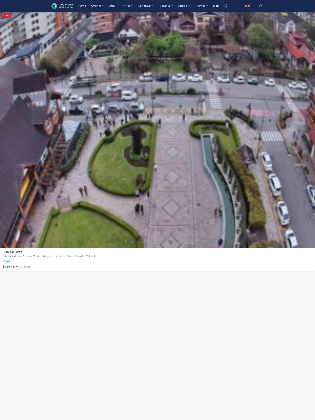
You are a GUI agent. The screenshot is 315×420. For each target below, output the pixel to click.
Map (216, 5)
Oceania (165, 5)
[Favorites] (225, 6)
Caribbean (144, 5)
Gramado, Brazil (13, 252)
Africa (126, 5)
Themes (200, 5)
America (96, 5)
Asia (112, 5)
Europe (182, 5)
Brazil (7, 261)
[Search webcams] (260, 5)
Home (82, 5)
